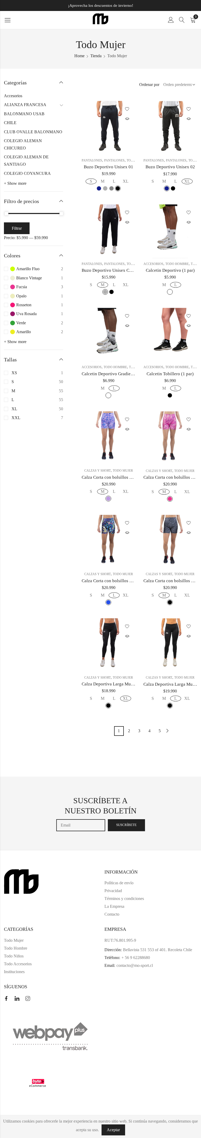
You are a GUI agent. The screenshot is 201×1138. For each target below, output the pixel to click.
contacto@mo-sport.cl (134, 965)
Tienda (96, 56)
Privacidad (113, 890)
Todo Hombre (177, 264)
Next (167, 731)
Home (79, 56)
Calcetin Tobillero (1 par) (170, 373)
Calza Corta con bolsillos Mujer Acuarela (120, 477)
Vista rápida (127, 119)
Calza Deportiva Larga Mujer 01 (112, 683)
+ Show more (15, 183)
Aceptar (113, 1130)
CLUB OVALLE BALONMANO (33, 132)
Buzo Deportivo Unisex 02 (170, 166)
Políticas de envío (118, 883)
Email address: (80, 825)
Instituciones (14, 971)
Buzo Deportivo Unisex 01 (108, 166)
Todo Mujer (123, 470)
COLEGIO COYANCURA (27, 173)
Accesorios (153, 264)
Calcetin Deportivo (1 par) (170, 270)
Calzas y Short (97, 470)
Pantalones (92, 160)
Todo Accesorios (18, 964)
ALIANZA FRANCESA (25, 104)
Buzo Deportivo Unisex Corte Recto (115, 270)
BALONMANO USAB (24, 114)
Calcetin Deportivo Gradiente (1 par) (116, 373)
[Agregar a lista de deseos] (127, 109)
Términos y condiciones (124, 898)
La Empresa (114, 906)
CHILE (10, 122)
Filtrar (17, 228)
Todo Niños (14, 956)
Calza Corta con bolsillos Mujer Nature (118, 580)
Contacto (111, 914)
